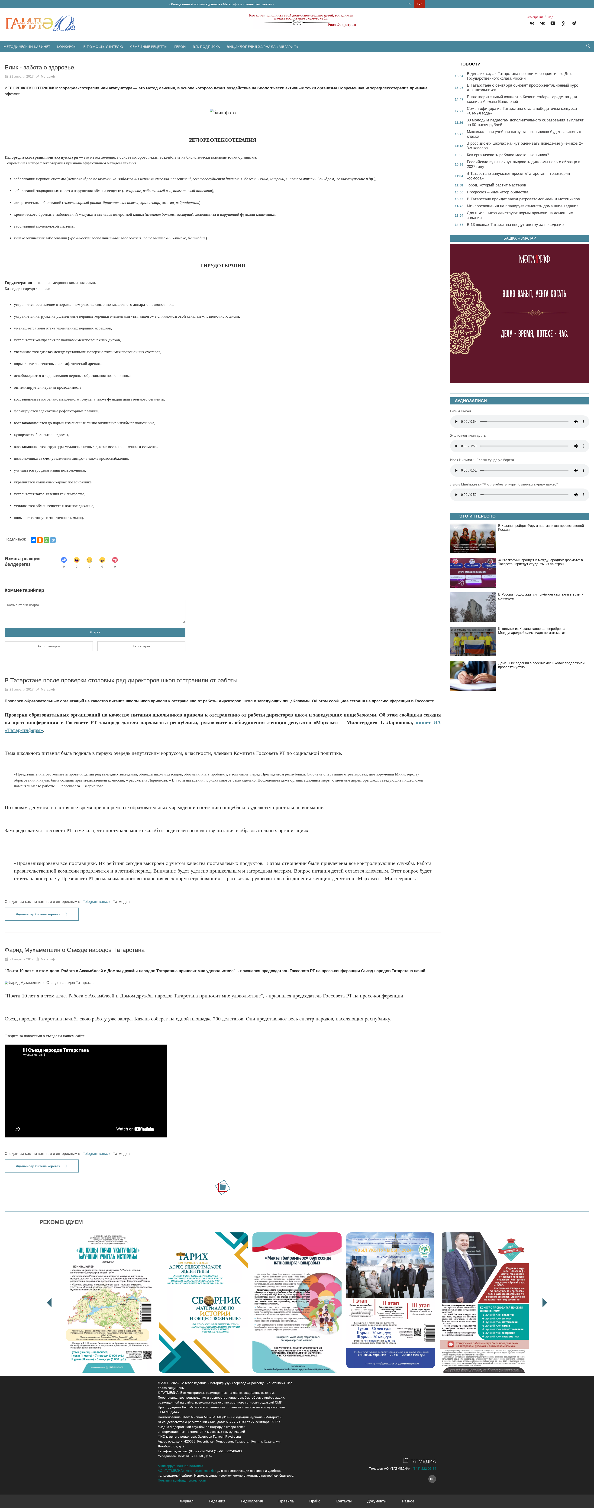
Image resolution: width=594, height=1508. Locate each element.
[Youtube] (553, 24)
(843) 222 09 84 (424, 1468)
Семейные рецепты (148, 46)
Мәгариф (48, 76)
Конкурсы (66, 46)
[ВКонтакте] (33, 540)
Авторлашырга (49, 646)
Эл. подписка (206, 46)
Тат (409, 4)
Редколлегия (252, 1501)
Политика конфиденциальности (182, 1480)
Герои (180, 46)
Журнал (186, 1501)
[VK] (532, 24)
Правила (286, 1501)
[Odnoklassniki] (563, 24)
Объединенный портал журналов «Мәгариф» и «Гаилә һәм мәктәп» (221, 4)
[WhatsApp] (46, 540)
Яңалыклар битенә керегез (38, 914)
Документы (377, 1501)
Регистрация (535, 17)
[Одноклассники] (40, 540)
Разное (408, 1501)
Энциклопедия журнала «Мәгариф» (262, 46)
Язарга (95, 632)
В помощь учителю (103, 46)
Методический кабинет (26, 46)
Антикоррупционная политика (180, 1466)
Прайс (314, 1501)
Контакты (344, 1501)
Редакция (217, 1501)
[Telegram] (573, 24)
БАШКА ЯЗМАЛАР (520, 238)
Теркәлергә (141, 646)
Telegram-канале (97, 902)
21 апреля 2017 (22, 76)
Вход (550, 17)
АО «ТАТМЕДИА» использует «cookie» (187, 1470)
